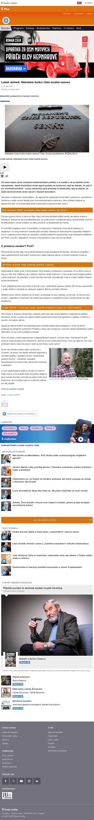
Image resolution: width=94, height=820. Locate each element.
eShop (5, 743)
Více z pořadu (10, 528)
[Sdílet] (6, 176)
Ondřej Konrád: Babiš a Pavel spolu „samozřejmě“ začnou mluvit (45, 532)
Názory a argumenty (10, 89)
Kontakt (51, 747)
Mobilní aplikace (9, 767)
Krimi (22, 428)
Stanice (5, 740)
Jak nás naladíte (55, 732)
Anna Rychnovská (71, 379)
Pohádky (35, 428)
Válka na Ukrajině (10, 732)
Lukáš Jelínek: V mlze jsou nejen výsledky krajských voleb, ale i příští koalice (41, 307)
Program (67, 14)
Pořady (30, 28)
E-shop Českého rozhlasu (17, 583)
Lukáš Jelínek (13, 395)
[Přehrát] (4, 167)
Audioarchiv (78, 14)
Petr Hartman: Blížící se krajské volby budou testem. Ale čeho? (34, 210)
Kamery (89, 14)
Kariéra (51, 743)
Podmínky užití (30, 813)
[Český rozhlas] (9, 3)
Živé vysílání (9, 433)
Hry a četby (8, 428)
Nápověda (52, 736)
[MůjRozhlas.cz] (5, 101)
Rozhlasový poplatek (57, 751)
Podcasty (6, 763)
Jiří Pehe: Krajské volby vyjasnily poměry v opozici (28, 265)
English (42, 813)
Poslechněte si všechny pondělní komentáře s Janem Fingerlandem (47, 567)
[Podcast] (2, 176)
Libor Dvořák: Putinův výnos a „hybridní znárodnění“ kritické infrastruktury (50, 543)
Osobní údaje (16, 813)
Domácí (5, 28)
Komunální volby (9, 736)
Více (80, 28)
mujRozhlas (6, 422)
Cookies (5, 813)
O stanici (69, 28)
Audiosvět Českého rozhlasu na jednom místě (20, 445)
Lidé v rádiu (53, 740)
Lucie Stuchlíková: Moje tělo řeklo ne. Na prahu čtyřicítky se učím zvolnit (50, 490)
